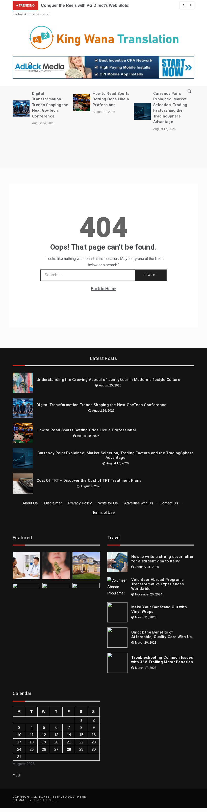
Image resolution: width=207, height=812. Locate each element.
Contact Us (169, 503)
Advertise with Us (138, 503)
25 (32, 749)
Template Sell (44, 800)
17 (19, 742)
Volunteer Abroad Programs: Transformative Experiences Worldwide (158, 584)
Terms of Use (103, 512)
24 (19, 749)
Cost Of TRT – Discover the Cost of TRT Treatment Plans (89, 480)
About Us (30, 503)
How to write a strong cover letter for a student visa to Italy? (162, 558)
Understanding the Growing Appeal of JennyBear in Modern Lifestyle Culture (108, 379)
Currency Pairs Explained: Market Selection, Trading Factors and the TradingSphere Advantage (115, 455)
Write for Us (108, 503)
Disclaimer (53, 503)
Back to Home (103, 289)
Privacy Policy (80, 503)
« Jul (16, 775)
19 (44, 742)
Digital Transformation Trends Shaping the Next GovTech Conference (50, 104)
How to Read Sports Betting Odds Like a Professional (111, 99)
